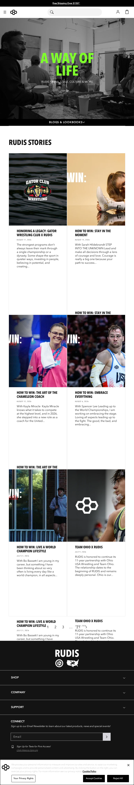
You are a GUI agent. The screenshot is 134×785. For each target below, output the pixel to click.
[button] (4, 12)
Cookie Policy (89, 771)
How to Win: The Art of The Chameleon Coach (37, 395)
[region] (67, 772)
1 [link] (48, 627)
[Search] (54, 12)
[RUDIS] (13, 12)
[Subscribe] (106, 737)
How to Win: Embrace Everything (91, 395)
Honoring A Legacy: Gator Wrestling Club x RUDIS (37, 233)
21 (78, 627)
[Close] (128, 765)
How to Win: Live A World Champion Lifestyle (36, 549)
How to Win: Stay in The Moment (93, 233)
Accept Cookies (94, 778)
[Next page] (86, 627)
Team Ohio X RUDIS (89, 547)
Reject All (118, 778)
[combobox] (74, 12)
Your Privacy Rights (23, 778)
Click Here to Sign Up (27, 750)
